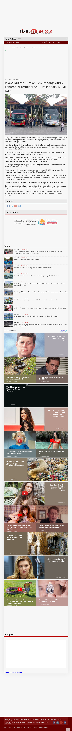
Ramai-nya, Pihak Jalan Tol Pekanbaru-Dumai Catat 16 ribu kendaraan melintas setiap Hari (41, 292)
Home (6, 47)
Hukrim (25, 719)
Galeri (49, 42)
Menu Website (10, 39)
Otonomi (60, 719)
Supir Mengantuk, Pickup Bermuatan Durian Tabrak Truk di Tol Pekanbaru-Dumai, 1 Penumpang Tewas (40, 284)
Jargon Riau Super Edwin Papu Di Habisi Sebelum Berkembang (33, 268)
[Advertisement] (36, 13)
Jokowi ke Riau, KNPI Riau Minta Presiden (27, 260)
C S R (58, 42)
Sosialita (47, 719)
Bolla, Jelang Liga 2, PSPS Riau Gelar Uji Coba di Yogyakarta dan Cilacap (36, 316)
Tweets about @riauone (13, 672)
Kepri (42, 719)
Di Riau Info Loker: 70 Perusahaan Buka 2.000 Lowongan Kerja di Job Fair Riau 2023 (40, 308)
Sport (51, 719)
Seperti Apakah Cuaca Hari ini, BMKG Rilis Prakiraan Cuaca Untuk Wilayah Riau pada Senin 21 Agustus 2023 (40, 325)
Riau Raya (12, 47)
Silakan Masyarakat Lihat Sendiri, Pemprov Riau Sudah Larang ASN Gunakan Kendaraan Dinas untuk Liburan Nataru (38, 252)
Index (9, 44)
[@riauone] (57, 722)
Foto (54, 42)
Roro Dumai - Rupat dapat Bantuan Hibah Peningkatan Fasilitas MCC (35, 300)
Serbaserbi (14, 721)
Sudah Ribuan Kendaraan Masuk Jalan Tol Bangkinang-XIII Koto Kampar (36, 276)
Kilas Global (31, 719)
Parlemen (37, 719)
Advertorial (42, 42)
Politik (21, 719)
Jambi (55, 719)
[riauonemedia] (54, 722)
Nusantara (7, 721)
